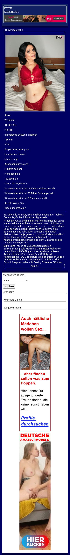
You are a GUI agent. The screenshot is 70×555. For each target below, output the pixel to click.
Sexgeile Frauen (12, 307)
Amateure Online (13, 300)
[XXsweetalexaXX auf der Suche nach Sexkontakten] (35, 72)
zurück (34, 266)
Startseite (9, 292)
